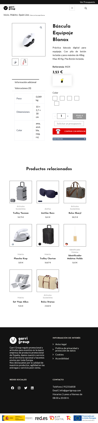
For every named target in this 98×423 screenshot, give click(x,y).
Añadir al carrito (79, 116)
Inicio (6, 14)
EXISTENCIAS (69, 139)
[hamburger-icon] (72, 8)
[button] (41, 27)
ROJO (56, 103)
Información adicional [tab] (25, 82)
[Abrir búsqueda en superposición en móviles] (86, 8)
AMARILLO (55, 98)
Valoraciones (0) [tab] (23, 88)
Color (55, 92)
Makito (14, 14)
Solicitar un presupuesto (69, 123)
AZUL (62, 98)
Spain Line (24, 14)
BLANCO (69, 98)
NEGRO (76, 98)
